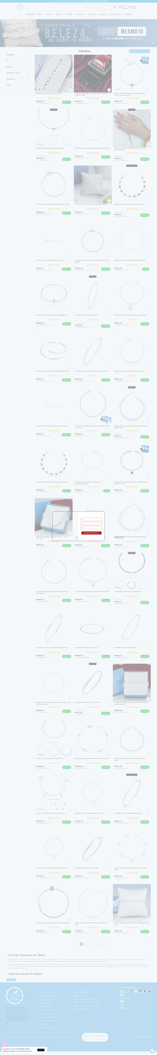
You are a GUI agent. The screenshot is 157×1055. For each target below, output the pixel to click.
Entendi (41, 1050)
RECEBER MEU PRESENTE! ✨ (91, 533)
